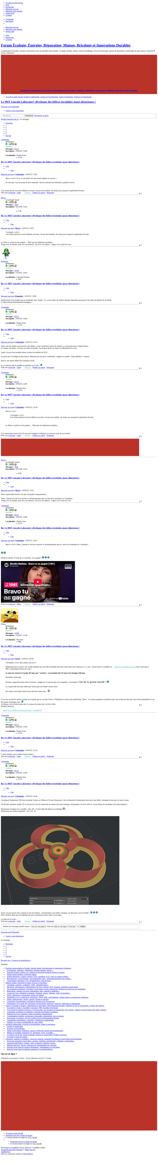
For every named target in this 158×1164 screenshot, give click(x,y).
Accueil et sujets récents (14, 1133)
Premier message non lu (9, 119)
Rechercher (29, 116)
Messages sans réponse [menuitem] (14, 11)
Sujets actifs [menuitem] (10, 13)
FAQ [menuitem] (7, 5)
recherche (11, 193)
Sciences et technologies (16, 1029)
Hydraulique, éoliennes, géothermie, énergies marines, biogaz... (30, 970)
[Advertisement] (79, 71)
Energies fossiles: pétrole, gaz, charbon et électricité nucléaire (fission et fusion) (36, 972)
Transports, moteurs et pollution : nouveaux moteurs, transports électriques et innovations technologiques (44, 1039)
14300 (16, 633)
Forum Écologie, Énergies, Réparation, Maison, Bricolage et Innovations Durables (65, 45)
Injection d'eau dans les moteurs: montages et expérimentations (30, 1049)
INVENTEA (28, 1154)
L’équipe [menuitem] (9, 15)
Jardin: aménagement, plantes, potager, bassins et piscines (28, 999)
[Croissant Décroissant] (73, 926)
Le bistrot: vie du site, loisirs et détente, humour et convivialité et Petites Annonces (37, 1035)
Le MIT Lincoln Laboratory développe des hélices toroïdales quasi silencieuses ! (48, 101)
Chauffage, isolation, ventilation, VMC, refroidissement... (28, 985)
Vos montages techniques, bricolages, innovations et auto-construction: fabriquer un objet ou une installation (46, 989)
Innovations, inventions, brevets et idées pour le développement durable (33, 1018)
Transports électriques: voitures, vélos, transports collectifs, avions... (31, 1043)
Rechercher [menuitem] (10, 7)
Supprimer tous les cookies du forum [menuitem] (19, 1135)
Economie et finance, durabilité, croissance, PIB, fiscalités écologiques (32, 1008)
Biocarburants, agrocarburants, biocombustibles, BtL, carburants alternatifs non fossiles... (39, 979)
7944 (16, 205)
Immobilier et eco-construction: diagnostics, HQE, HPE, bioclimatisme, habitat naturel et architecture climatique (47, 997)
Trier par (50, 926)
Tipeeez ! (27, 193)
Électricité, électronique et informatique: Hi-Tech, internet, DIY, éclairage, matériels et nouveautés (42, 987)
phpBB (14, 1148)
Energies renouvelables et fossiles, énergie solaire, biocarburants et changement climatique (38, 968)
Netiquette (50, 193)
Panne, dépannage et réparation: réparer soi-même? (25, 995)
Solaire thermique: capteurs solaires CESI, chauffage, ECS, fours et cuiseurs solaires (37, 977)
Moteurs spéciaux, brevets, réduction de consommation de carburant (31, 1045)
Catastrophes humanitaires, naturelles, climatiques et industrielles (30, 1020)
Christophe (5, 140)
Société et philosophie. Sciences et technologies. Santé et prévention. (31, 1024)
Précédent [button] (9, 123)
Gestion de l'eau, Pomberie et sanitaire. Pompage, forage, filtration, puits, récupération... (39, 993)
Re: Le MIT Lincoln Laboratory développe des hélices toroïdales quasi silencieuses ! (40, 162)
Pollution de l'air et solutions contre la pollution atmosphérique (29, 1014)
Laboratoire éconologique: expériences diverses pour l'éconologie (31, 1001)
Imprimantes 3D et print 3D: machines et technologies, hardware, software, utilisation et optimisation (43, 1004)
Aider (19, 193)
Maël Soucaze (30, 1150)
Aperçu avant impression (15, 111)
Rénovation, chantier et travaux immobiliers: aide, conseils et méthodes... (33, 991)
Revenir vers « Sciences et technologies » (16, 960)
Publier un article (39, 193)
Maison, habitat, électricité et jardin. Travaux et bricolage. (26, 983)
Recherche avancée (42, 116)
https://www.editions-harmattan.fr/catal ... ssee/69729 (22, 710)
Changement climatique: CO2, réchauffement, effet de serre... (29, 981)
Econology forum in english (17, 1037)
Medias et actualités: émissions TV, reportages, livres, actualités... (30, 1033)
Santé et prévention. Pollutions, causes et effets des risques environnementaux (35, 1031)
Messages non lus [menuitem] (12, 9)
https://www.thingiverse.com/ (125, 667)
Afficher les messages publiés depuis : (17, 926)
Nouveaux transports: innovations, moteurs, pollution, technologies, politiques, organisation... (41, 1041)
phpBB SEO (5, 1152)
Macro (3, 198)
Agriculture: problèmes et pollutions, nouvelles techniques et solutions (32, 1012)
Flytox (3, 624)
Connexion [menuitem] (10, 19)
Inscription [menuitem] (9, 21)
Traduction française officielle (12, 1150)
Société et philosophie (15, 1026)
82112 (16, 149)
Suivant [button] (8, 136)
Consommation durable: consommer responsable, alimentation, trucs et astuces (35, 1016)
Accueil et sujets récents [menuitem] (14, 3)
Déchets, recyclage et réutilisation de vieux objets (25, 1022)
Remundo (4, 261)
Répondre (15, 107)
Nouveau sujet (6, 107)
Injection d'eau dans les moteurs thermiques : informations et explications (33, 1047)
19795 (16, 271)
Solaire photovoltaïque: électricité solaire (21, 974)
